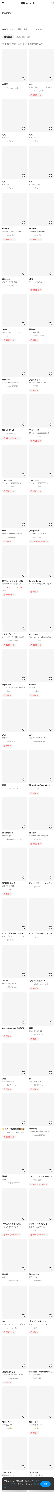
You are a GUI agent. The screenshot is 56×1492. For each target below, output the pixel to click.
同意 (45, 1484)
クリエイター (37, 29)
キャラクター (8, 29)
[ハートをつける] (23, 78)
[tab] (8, 29)
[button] (8, 37)
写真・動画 (22, 29)
